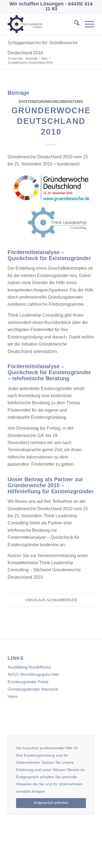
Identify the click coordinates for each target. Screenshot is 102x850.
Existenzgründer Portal (28, 681)
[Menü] (86, 24)
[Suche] (74, 24)
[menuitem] (74, 24)
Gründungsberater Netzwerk (33, 689)
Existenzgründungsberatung (51, 101)
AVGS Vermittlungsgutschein (33, 674)
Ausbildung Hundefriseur (29, 667)
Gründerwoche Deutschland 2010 (51, 121)
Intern (13, 696)
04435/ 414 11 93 (69, 6)
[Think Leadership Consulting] (42, 24)
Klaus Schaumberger (55, 600)
